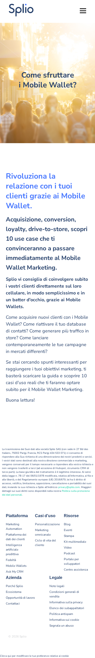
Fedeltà (11, 560)
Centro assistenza (76, 570)
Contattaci (13, 603)
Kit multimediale (75, 542)
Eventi (68, 530)
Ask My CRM (14, 572)
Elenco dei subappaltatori (66, 608)
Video (68, 548)
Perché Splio (14, 586)
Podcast (69, 553)
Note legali (56, 586)
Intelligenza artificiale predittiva (14, 549)
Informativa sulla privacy (66, 602)
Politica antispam (61, 614)
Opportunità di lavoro (20, 598)
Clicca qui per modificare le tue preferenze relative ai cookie (34, 656)
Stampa (69, 536)
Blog (67, 524)
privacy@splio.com (69, 487)
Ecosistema (13, 592)
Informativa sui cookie (64, 620)
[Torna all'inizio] (87, 638)
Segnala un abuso (61, 626)
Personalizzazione (47, 524)
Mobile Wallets (16, 566)
